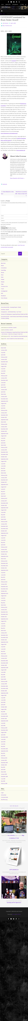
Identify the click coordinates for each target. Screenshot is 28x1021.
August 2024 (3, 365)
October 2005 (4, 717)
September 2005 (4, 720)
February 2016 (4, 520)
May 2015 (3, 541)
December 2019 (4, 428)
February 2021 (4, 409)
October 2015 (4, 530)
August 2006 (3, 708)
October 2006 (4, 706)
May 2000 (3, 766)
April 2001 (3, 754)
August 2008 (3, 694)
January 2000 (4, 773)
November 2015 (4, 527)
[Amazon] (16, 2)
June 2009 (3, 671)
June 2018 (3, 465)
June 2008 (3, 699)
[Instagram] (14, 2)
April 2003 (3, 740)
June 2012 (3, 599)
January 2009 (4, 682)
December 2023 (4, 379)
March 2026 (3, 347)
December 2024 (4, 360)
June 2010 (3, 648)
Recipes (2, 280)
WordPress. (18, 913)
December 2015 (4, 525)
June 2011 (3, 625)
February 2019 (4, 446)
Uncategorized (4, 290)
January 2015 (4, 548)
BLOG (2, 4)
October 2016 (4, 504)
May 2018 (3, 467)
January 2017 (4, 499)
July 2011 (3, 622)
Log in (2, 791)
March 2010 (3, 652)
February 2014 (4, 560)
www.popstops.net (21, 149)
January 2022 (4, 395)
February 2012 (4, 606)
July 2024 (3, 367)
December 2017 (4, 479)
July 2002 (3, 743)
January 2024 (4, 377)
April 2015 (3, 543)
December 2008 (4, 685)
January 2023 (4, 388)
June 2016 (3, 511)
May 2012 (3, 601)
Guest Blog (3, 269)
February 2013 (4, 580)
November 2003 (4, 736)
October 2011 (4, 615)
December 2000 (4, 761)
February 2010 (4, 655)
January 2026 (4, 349)
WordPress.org (4, 798)
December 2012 (4, 585)
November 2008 (4, 687)
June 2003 (3, 738)
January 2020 (4, 425)
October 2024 (4, 363)
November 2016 (4, 502)
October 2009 (4, 664)
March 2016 (3, 518)
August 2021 (3, 402)
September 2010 (4, 641)
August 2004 (3, 731)
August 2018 (3, 460)
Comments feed (4, 796)
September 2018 (4, 458)
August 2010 (3, 643)
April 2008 (3, 701)
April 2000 (3, 768)
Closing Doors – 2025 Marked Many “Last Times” (11, 311)
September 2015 (4, 532)
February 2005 (4, 726)
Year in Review (4, 297)
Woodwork (3, 294)
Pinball (2, 278)
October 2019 (4, 430)
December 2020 (4, 414)
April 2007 (3, 703)
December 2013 (4, 562)
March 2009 (3, 678)
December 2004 (4, 729)
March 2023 (3, 386)
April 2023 (3, 384)
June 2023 (3, 381)
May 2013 (3, 576)
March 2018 (3, 472)
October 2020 (4, 416)
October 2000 (4, 764)
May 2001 (3, 752)
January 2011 (4, 632)
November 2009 (4, 662)
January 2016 (4, 523)
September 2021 (4, 400)
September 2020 (4, 418)
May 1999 (3, 780)
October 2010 (4, 638)
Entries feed (3, 794)
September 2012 (4, 592)
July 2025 (3, 351)
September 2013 (4, 569)
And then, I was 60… (5, 308)
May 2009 (3, 673)
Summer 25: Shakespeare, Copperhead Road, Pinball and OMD (14, 313)
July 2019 (3, 437)
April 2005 (3, 724)
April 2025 (3, 353)
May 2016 (3, 513)
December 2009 (4, 659)
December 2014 (4, 550)
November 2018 (4, 453)
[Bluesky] (11, 2)
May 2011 (3, 627)
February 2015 (4, 546)
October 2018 (4, 455)
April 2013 (3, 578)
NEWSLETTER (7, 4)
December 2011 (4, 611)
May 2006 (3, 710)
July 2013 (3, 571)
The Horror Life (8, 25)
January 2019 (4, 448)
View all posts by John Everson (17, 177)
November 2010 (4, 636)
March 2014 (3, 557)
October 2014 (4, 553)
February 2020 (4, 423)
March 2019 (3, 444)
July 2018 (3, 462)
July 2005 (3, 722)
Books (2, 264)
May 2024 (3, 372)
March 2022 (3, 393)
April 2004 (3, 733)
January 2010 (4, 657)
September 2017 (4, 483)
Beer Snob (3, 262)
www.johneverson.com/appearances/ (9, 132)
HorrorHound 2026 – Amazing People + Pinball (11, 306)
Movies (2, 271)
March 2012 (3, 604)
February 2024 (4, 374)
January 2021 (4, 411)
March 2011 (3, 629)
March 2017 (3, 495)
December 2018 (4, 451)
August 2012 (3, 594)
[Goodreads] (19, 2)
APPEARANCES (15, 4)
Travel (2, 287)
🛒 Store (22, 4)
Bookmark (5, 183)
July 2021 (3, 404)
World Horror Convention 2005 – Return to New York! (21, 191)
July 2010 (3, 645)
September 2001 (4, 750)
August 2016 (3, 509)
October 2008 (4, 689)
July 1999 (3, 777)
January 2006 (4, 713)
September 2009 (4, 666)
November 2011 (4, 613)
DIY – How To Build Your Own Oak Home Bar (18, 335)
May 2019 (3, 439)
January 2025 (4, 358)
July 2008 (3, 696)
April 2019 (3, 441)
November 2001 (4, 747)
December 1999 (4, 775)
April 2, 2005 (13, 23)
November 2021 (4, 397)
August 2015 (3, 534)
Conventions (4, 267)
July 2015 (3, 536)
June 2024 (3, 370)
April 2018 (3, 469)
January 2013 (4, 583)
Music (2, 273)
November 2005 (4, 715)
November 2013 (4, 564)
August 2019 (3, 435)
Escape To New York (18, 333)
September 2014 (4, 555)
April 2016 (3, 516)
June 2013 (3, 574)
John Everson (5, 23)
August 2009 (3, 669)
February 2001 (4, 757)
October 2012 (4, 590)
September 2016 (4, 506)
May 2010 (3, 650)
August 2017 (3, 486)
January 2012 (4, 608)
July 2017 (3, 488)
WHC (2, 292)
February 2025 (4, 356)
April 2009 (3, 675)
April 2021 (3, 407)
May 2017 (3, 490)
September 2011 (4, 618)
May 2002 (3, 745)
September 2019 (4, 432)
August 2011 (3, 620)
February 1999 (4, 782)
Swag (2, 283)
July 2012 (3, 597)
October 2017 (4, 481)
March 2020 (3, 421)
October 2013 (4, 567)
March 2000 (3, 771)
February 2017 (4, 497)
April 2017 (3, 492)
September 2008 (4, 692)
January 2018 (4, 476)
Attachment (3, 225)
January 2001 (4, 759)
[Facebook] (8, 2)
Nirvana (13, 913)
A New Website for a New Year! (7, 191)
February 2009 (4, 680)
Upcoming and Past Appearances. (14, 901)
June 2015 (3, 539)
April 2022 (3, 391)
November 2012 (4, 587)
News (4, 13)
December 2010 (4, 634)
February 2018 (4, 474)
